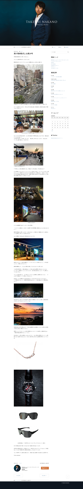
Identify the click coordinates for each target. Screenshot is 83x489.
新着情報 (66, 47)
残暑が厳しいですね (55, 101)
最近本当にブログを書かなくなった (58, 90)
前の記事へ (44, 475)
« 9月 (52, 130)
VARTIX (52, 62)
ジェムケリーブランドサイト (56, 61)
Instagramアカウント (55, 65)
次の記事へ (19, 475)
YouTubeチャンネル (54, 68)
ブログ (19, 47)
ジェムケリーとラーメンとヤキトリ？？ (59, 97)
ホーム (16, 47)
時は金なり (53, 108)
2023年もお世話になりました (57, 94)
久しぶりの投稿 (54, 104)
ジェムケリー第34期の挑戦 (56, 76)
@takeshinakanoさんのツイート (57, 138)
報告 (60, 47)
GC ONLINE (53, 64)
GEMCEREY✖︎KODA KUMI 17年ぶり (58, 80)
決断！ (52, 87)
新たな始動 (53, 83)
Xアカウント (53, 66)
